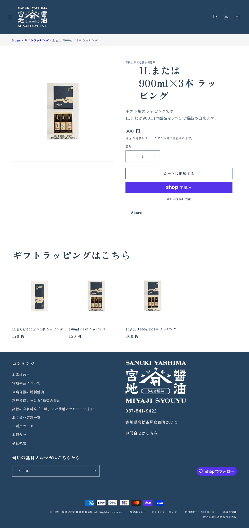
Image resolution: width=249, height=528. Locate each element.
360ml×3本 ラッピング (87, 329)
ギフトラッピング (36, 40)
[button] (10, 17)
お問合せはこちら (141, 433)
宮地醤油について (26, 383)
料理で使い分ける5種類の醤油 (36, 400)
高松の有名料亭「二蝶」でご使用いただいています (53, 408)
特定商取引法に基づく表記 (220, 517)
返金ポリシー (137, 512)
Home (16, 40)
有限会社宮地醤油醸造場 (77, 512)
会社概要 (19, 443)
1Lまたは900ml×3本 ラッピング (74, 40)
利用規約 (190, 512)
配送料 (137, 138)
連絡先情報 (230, 512)
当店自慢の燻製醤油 (28, 391)
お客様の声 (21, 374)
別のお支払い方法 (179, 199)
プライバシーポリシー (165, 512)
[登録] (94, 471)
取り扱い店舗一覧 (26, 417)
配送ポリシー (209, 512)
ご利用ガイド (23, 425)
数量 (128, 146)
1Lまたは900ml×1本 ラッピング (37, 329)
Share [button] (136, 212)
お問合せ (19, 434)
